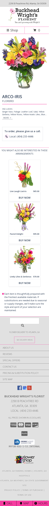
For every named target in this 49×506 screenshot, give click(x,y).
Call (9, 503)
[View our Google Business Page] (24, 389)
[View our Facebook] (19, 389)
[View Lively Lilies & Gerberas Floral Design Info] (24, 259)
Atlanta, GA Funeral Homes (17, 471)
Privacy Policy (12, 490)
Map (25, 503)
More (6, 117)
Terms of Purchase (32, 490)
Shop (14, 30)
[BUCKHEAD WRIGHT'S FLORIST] (24, 23)
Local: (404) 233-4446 (24, 411)
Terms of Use (24, 495)
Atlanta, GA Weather (11, 480)
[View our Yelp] (29, 389)
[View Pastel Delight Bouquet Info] (24, 217)
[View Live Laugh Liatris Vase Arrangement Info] (24, 174)
